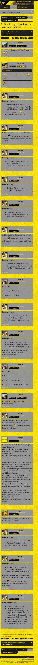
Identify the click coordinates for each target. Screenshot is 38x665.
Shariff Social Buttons (22, 661)
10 (26, 37)
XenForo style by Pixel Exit (21, 662)
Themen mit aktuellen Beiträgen (11, 12)
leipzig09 (20, 437)
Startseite (6, 7)
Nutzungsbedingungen (28, 659)
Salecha (20, 42)
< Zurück (4, 37)
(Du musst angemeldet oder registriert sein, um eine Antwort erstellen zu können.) (17, 635)
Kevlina (20, 94)
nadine (20, 279)
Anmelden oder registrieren (24, 1)
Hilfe (32, 657)
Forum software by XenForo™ (9, 661)
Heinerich (20, 63)
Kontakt (28, 657)
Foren (13, 7)
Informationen (22, 7)
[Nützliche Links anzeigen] (31, 17)
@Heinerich (6, 50)
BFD (2, 657)
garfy (20, 511)
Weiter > (30, 37)
